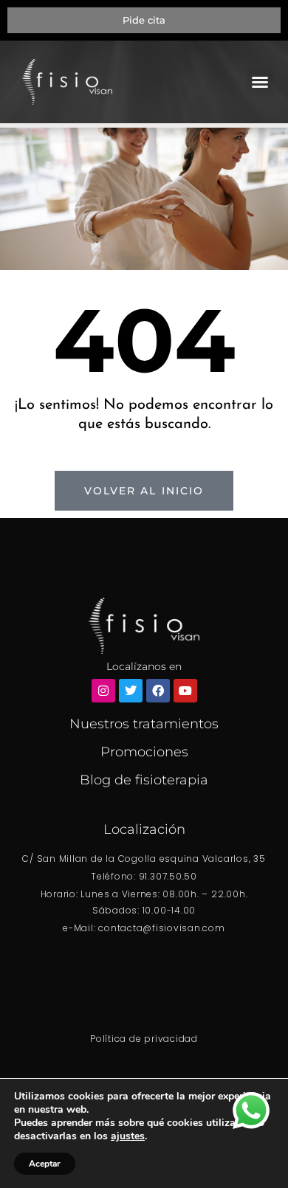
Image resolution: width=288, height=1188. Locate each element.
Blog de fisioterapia (144, 780)
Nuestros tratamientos (144, 724)
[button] (260, 82)
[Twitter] (131, 690)
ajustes (128, 1136)
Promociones (144, 752)
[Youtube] (185, 690)
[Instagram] (103, 690)
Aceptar (45, 1164)
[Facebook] (158, 690)
